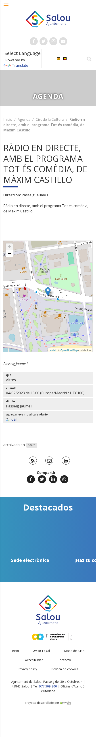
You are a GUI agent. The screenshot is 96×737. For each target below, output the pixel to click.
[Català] (58, 58)
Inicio (7, 119)
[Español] (65, 58)
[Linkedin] (53, 479)
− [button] (9, 253)
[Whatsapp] (64, 479)
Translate (20, 65)
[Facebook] (31, 479)
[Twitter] (42, 479)
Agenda (24, 119)
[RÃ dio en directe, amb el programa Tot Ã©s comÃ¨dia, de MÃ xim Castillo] (48, 291)
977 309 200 (48, 686)
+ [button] (9, 246)
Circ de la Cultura (50, 119)
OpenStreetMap (69, 350)
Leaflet (52, 350)
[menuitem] (58, 58)
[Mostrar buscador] (89, 58)
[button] (6, 6)
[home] (48, 18)
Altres (31, 445)
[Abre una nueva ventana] (34, 41)
